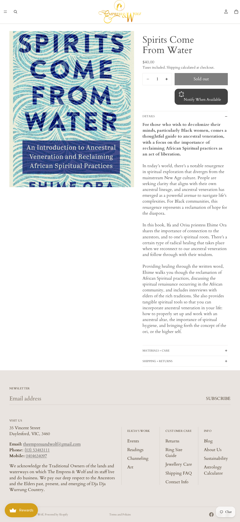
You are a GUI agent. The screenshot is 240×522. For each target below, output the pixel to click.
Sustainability (216, 458)
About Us (212, 450)
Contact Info (176, 482)
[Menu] (5, 11)
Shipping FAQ (178, 473)
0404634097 (36, 456)
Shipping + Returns (157, 361)
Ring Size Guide (173, 453)
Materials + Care (155, 350)
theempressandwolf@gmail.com (52, 444)
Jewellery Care (178, 464)
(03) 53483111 (37, 450)
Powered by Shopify (56, 514)
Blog (208, 441)
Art (130, 467)
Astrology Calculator (213, 470)
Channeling (137, 458)
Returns (172, 441)
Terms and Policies (120, 514)
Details (148, 116)
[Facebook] (211, 514)
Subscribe (218, 399)
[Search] (15, 12)
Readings (135, 450)
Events (133, 441)
